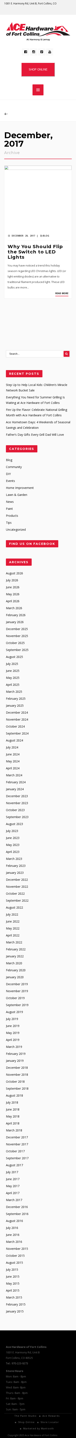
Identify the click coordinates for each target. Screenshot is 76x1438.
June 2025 (12, 671)
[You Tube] (49, 51)
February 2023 (16, 866)
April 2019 (12, 1040)
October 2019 (15, 998)
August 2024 (14, 740)
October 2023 (15, 810)
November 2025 (17, 636)
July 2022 (12, 914)
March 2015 (14, 1297)
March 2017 (14, 1200)
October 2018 (15, 1082)
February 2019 (16, 1054)
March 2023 (14, 859)
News (10, 502)
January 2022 (15, 956)
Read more (61, 293)
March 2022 (14, 942)
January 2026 (15, 622)
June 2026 (12, 587)
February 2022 (16, 949)
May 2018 (12, 1116)
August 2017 (14, 1165)
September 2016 (17, 1214)
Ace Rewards (51, 1415)
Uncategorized (16, 530)
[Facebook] (25, 51)
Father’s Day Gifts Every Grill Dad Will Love (35, 435)
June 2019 (12, 1026)
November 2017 (17, 1144)
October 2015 (15, 1256)
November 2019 (17, 991)
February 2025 (16, 699)
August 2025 (14, 657)
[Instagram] (33, 51)
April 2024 (12, 768)
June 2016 (12, 1235)
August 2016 (14, 1221)
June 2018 (12, 1109)
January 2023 (15, 873)
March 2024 (14, 775)
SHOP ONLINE (38, 69)
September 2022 (17, 900)
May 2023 (12, 845)
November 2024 (17, 719)
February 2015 (16, 1304)
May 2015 (12, 1283)
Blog (46, 235)
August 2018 (14, 1095)
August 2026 (14, 573)
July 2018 (12, 1102)
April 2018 (12, 1123)
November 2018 (17, 1075)
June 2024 (12, 754)
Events (10, 481)
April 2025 (12, 685)
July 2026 (12, 580)
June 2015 (12, 1276)
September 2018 (17, 1088)
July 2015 (12, 1270)
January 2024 (15, 789)
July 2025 (12, 664)
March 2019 (14, 1047)
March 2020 (14, 963)
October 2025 (15, 643)
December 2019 (17, 984)
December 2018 (17, 1068)
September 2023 (17, 817)
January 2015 (15, 1311)
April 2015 (12, 1290)
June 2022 (12, 921)
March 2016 (14, 1242)
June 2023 (12, 838)
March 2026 (14, 608)
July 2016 (12, 1228)
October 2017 (15, 1151)
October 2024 (15, 726)
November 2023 (17, 803)
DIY (8, 474)
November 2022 (17, 887)
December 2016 (17, 1207)
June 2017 (12, 1179)
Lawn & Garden (16, 495)
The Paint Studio (25, 1415)
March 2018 (14, 1130)
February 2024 (16, 782)
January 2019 (15, 1061)
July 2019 (12, 1019)
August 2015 (14, 1263)
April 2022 (12, 935)
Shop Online (26, 1422)
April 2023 (12, 852)
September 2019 (17, 1005)
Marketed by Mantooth (38, 1428)
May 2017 (12, 1186)
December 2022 (17, 880)
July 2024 (12, 747)
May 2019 (12, 1033)
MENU (38, 89)
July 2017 (12, 1172)
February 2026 (16, 615)
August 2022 (14, 907)
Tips (9, 523)
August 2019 (14, 1012)
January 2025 (15, 705)
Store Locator (50, 1422)
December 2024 (17, 712)
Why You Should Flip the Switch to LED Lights (35, 252)
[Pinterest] (41, 51)
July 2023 (12, 831)
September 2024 (17, 733)
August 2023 (14, 824)
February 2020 (16, 970)
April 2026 (12, 601)
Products (12, 516)
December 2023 (17, 796)
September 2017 (17, 1158)
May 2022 (12, 928)
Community (14, 467)
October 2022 (15, 893)
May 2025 (12, 678)
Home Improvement (20, 488)
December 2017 (17, 1137)
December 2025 (17, 629)
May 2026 (12, 594)
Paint (9, 509)
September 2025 (17, 650)
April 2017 (12, 1193)
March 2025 (14, 692)
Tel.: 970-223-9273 (17, 1363)
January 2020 (15, 977)
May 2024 (12, 761)
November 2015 (17, 1249)
